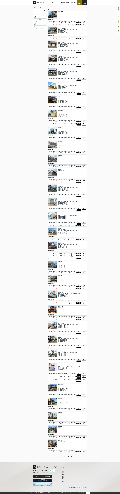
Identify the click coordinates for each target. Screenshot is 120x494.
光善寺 (62, 16)
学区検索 (63, 472)
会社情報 (67, 2)
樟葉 (62, 216)
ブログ (82, 467)
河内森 (63, 132)
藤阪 (61, 265)
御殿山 (62, 203)
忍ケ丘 (62, 115)
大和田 (62, 31)
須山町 (61, 363)
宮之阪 (63, 147)
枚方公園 (62, 59)
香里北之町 (62, 11)
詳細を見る (78, 22)
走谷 (60, 96)
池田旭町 (62, 82)
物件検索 (63, 2)
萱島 (62, 30)
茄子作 (61, 412)
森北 (60, 127)
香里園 (62, 15)
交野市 (59, 127)
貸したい (72, 467)
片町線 (59, 114)
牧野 (62, 202)
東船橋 (61, 426)
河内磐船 (62, 131)
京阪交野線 (59, 132)
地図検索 (63, 471)
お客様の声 (83, 465)
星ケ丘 (63, 190)
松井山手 (62, 327)
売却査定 (82, 475)
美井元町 (62, 306)
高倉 (61, 275)
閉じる (88, 492)
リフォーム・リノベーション (73, 471)
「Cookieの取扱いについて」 (75, 492)
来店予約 (82, 478)
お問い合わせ (73, 2)
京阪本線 (59, 15)
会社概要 (82, 469)
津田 (61, 267)
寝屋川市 (59, 11)
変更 (44, 10)
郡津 (62, 189)
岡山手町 (61, 242)
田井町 (61, 440)
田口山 (61, 261)
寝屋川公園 (62, 114)
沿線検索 (63, 467)
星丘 (60, 169)
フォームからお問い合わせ (44, 476)
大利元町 (62, 384)
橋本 (62, 217)
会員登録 (82, 476)
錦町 (61, 398)
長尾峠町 (61, 155)
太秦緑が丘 (62, 110)
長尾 (61, 266)
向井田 (61, 228)
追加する (84, 22)
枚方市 (59, 96)
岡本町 (61, 141)
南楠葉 (61, 212)
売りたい (72, 465)
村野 (62, 188)
